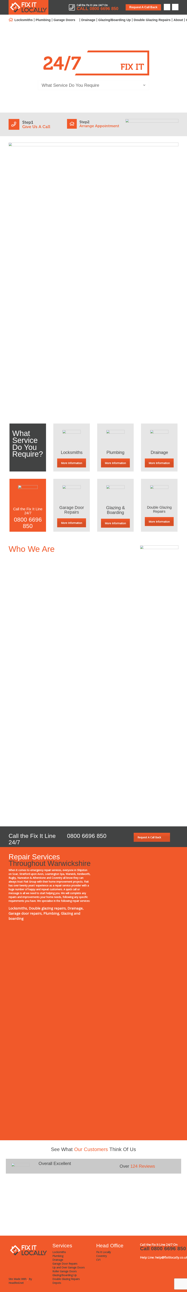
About (178, 20)
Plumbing (43, 20)
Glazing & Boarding (115, 510)
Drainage (88, 20)
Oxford (102, 592)
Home (11, 19)
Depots (56, 1282)
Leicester (104, 572)
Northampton (107, 579)
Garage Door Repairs (71, 509)
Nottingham (106, 585)
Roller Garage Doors (64, 1271)
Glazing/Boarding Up (114, 20)
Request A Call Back (143, 7)
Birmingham (106, 566)
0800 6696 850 (28, 522)
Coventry (104, 559)
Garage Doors (64, 20)
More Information (71, 463)
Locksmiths (23, 20)
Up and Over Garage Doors (68, 1267)
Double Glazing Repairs (152, 20)
